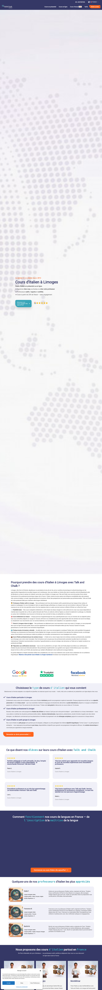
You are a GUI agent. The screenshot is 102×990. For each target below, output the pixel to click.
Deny (21, 983)
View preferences (35, 983)
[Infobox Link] (19, 673)
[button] (40, 971)
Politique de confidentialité (21, 986)
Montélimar (75, 981)
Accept (8, 983)
